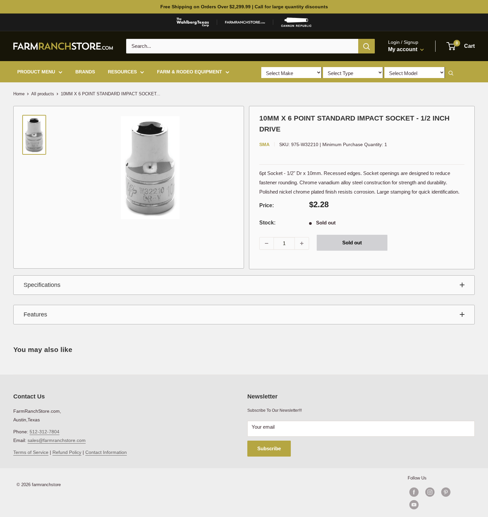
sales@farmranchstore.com (57, 440)
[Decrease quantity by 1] (267, 243)
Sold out (352, 242)
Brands (85, 71)
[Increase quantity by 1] (302, 243)
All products (42, 93)
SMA (264, 144)
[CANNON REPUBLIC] (296, 22)
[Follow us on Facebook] (414, 492)
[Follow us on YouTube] (437, 504)
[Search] (366, 46)
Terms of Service (30, 452)
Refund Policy (66, 452)
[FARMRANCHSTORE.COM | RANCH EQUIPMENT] (245, 22)
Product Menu (36, 71)
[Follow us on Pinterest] (445, 492)
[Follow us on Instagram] (430, 492)
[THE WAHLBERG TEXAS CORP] (193, 22)
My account (403, 49)
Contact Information (106, 452)
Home (19, 93)
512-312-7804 (44, 431)
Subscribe (269, 448)
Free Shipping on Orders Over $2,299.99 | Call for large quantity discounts (244, 6)
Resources (122, 71)
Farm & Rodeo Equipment (189, 71)
